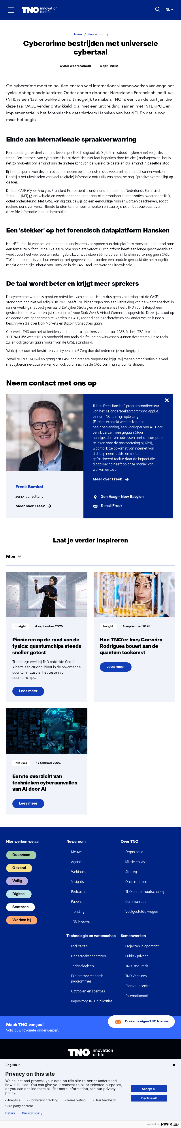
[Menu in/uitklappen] (10, 10)
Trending (78, 911)
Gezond (19, 868)
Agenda (77, 862)
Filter (11, 556)
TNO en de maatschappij (144, 892)
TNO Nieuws (80, 921)
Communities (135, 901)
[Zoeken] (157, 9)
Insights (77, 882)
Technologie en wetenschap (91, 936)
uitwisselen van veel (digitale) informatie (59, 177)
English (11, 1065)
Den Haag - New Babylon (122, 497)
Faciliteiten (79, 946)
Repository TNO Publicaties (92, 1001)
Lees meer (31, 693)
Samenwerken (133, 936)
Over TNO (129, 842)
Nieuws (77, 852)
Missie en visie (136, 862)
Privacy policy (32, 1113)
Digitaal (18, 894)
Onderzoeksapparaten (88, 956)
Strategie (132, 872)
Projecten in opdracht (142, 946)
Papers (76, 901)
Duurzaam (21, 855)
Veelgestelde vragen (141, 911)
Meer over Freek (30, 506)
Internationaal (136, 996)
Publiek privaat (136, 956)
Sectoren (20, 907)
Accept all (149, 1089)
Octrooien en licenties (88, 991)
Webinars (78, 872)
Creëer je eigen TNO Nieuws (147, 1021)
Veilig (17, 881)
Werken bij (21, 920)
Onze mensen (136, 882)
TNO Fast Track (136, 966)
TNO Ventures (136, 976)
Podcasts (78, 892)
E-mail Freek (111, 506)
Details (10, 1113)
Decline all (149, 1098)
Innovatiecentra (138, 986)
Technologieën (82, 966)
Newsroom (76, 842)
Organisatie (134, 852)
